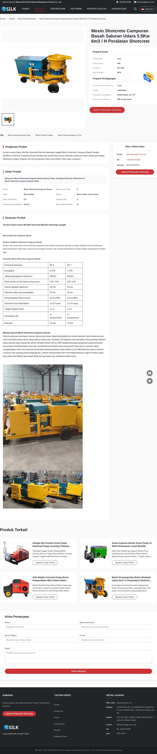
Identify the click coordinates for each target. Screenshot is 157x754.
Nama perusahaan (87, 622)
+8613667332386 (133, 160)
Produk (38, 9)
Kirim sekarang (79, 671)
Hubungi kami (119, 9)
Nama (8, 622)
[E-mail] (150, 373)
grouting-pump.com (124, 703)
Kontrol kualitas (97, 9)
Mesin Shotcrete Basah (27, 19)
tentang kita (58, 711)
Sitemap (57, 730)
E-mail (83, 635)
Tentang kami (57, 9)
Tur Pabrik (76, 9)
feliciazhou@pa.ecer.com (146, 2)
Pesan (8, 648)
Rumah (25, 9)
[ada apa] (150, 381)
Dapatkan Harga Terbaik (45, 563)
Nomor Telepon (11, 635)
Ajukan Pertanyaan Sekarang (135, 172)
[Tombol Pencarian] (135, 9)
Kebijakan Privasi (60, 736)
